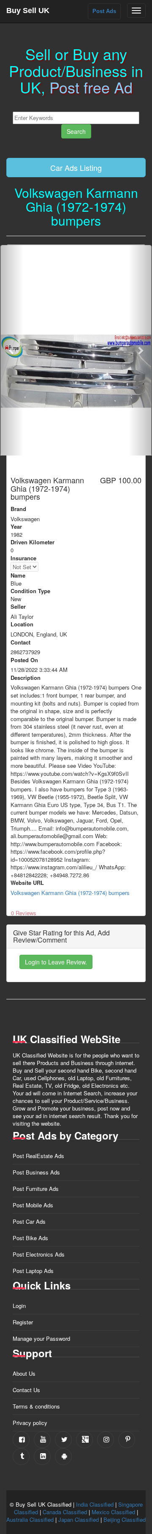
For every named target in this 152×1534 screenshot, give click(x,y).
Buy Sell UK (27, 10)
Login (19, 1306)
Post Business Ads (36, 1172)
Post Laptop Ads (33, 1271)
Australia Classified (30, 1519)
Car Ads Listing (76, 167)
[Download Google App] (63, 1456)
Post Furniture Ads (36, 1189)
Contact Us (26, 1390)
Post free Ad (91, 87)
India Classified (95, 1504)
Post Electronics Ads (39, 1254)
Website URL (27, 883)
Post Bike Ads (30, 1238)
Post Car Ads (29, 1221)
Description (26, 678)
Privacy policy (30, 1423)
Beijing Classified (124, 1519)
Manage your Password (41, 1338)
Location (22, 624)
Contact (20, 642)
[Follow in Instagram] (105, 1439)
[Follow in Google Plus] (84, 1439)
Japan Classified (78, 1519)
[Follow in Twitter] (63, 1439)
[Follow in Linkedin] (42, 1456)
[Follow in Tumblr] (21, 1456)
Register (23, 1322)
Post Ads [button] (104, 11)
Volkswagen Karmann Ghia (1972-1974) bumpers (70, 893)
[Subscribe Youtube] (42, 1439)
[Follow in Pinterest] (126, 1439)
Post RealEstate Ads (38, 1156)
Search (76, 131)
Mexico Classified (113, 1512)
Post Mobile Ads (33, 1205)
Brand (18, 509)
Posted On (24, 660)
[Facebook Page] (21, 1439)
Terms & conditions (36, 1406)
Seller (18, 606)
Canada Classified (65, 1512)
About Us (24, 1373)
